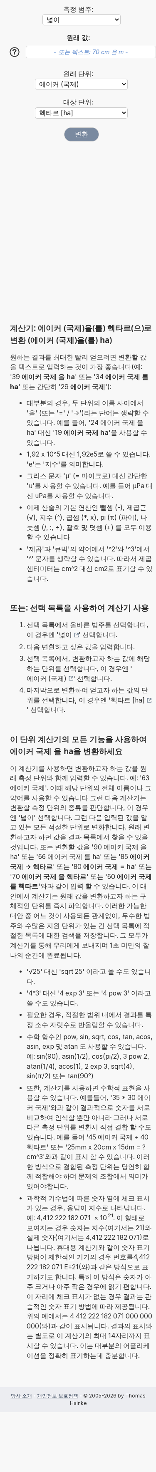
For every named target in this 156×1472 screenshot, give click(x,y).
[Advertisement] (78, 232)
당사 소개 (21, 1396)
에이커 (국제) (47, 679)
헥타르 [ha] (128, 700)
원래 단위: (78, 74)
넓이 (65, 635)
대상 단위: (78, 102)
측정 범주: (78, 9)
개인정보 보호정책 (57, 1396)
